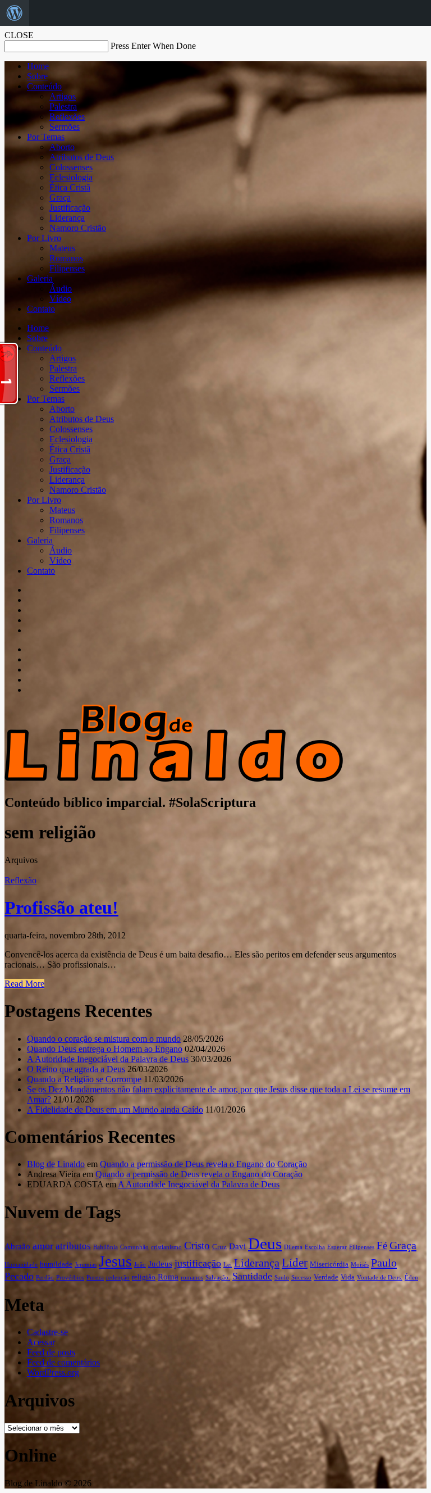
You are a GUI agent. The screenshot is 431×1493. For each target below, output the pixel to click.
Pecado (19, 1276)
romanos (192, 1277)
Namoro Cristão (77, 228)
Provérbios (70, 1277)
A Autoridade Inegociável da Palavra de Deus (108, 1059)
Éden (411, 1277)
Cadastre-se (47, 1332)
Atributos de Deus (81, 157)
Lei (227, 1264)
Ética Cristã (69, 187)
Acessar (41, 1342)
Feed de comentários (63, 1362)
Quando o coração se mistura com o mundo (104, 1038)
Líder (295, 1262)
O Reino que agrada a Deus (76, 1069)
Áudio (60, 288)
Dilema (293, 1247)
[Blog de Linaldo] (173, 778)
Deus (265, 1244)
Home (38, 66)
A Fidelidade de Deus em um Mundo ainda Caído (115, 1109)
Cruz (219, 1246)
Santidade (252, 1276)
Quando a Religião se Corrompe (84, 1079)
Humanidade (21, 1264)
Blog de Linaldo (56, 1164)
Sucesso (301, 1277)
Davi (237, 1246)
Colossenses (71, 167)
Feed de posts (51, 1352)
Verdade (326, 1277)
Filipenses (67, 268)
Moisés (360, 1264)
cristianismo (166, 1247)
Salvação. (217, 1277)
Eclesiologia (71, 177)
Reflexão (20, 880)
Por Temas (46, 137)
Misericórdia (329, 1264)
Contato (41, 309)
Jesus (115, 1261)
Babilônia (105, 1247)
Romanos (66, 258)
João (140, 1264)
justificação (198, 1263)
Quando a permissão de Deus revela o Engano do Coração (203, 1164)
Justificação (69, 207)
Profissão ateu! (61, 907)
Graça (60, 197)
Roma (168, 1276)
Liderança (67, 218)
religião (143, 1277)
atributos (73, 1246)
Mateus (62, 248)
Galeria (40, 278)
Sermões (64, 126)
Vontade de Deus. (379, 1277)
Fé (382, 1245)
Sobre (37, 76)
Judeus (160, 1263)
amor (43, 1245)
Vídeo (60, 298)
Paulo (384, 1262)
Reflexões (67, 116)
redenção (118, 1277)
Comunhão (134, 1247)
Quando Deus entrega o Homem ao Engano (104, 1049)
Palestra (63, 106)
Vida (348, 1277)
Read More (24, 983)
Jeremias (86, 1264)
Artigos (62, 96)
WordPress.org (53, 1372)
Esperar (337, 1247)
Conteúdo (44, 86)
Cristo (197, 1245)
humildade (56, 1264)
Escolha (315, 1247)
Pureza (95, 1277)
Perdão (45, 1277)
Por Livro (44, 238)
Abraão (17, 1246)
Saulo (281, 1277)
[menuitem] (14, 13)
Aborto (62, 147)
